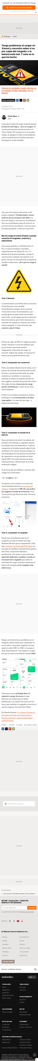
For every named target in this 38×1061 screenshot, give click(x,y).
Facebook (17, 100)
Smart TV (5, 955)
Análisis (4, 940)
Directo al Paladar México (9, 1048)
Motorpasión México (26, 1048)
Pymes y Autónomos (26, 1027)
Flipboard (24, 100)
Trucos (22, 940)
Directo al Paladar (7, 1012)
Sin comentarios (9, 100)
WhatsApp (7, 36)
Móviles (11, 725)
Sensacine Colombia (26, 1045)
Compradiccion (6, 1030)
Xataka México (6, 1039)
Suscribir (31, 908)
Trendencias (6, 1024)
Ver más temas (8, 961)
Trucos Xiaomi (24, 952)
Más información (30, 1059)
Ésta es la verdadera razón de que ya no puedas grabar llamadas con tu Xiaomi (19, 90)
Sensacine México (25, 1042)
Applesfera (5, 992)
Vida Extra (23, 990)
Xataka (4, 987)
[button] (13, 116)
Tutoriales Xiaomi (31, 725)
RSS (22, 920)
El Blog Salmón (24, 1024)
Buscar (35, 969)
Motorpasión (23, 1012)
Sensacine (23, 999)
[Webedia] (8, 978)
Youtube (18, 920)
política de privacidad (27, 912)
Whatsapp (5, 952)
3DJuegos (23, 987)
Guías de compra (25, 948)
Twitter (20, 100)
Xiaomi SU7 (23, 955)
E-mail (28, 100)
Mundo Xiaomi (6, 998)
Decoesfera (5, 1027)
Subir (31, 977)
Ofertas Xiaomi (7, 948)
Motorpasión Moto (25, 1014)
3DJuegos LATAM (25, 1039)
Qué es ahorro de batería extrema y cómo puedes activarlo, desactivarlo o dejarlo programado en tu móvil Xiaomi (20, 893)
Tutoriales (19, 725)
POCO (15, 36)
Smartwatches (24, 937)
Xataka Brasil (6, 1042)
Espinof (22, 1002)
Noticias (22, 944)
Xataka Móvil (6, 990)
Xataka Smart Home (8, 995)
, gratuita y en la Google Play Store (18, 546)
